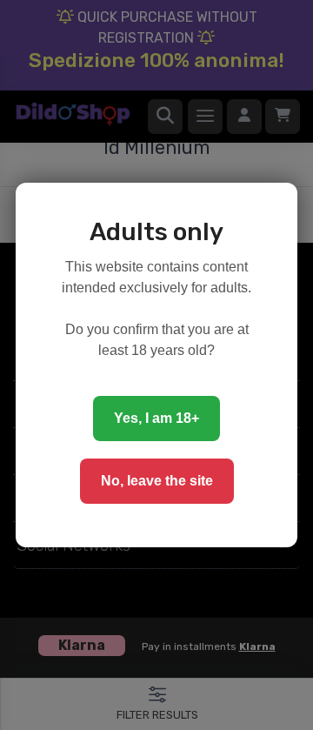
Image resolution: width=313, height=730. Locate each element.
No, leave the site (157, 480)
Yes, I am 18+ (156, 418)
